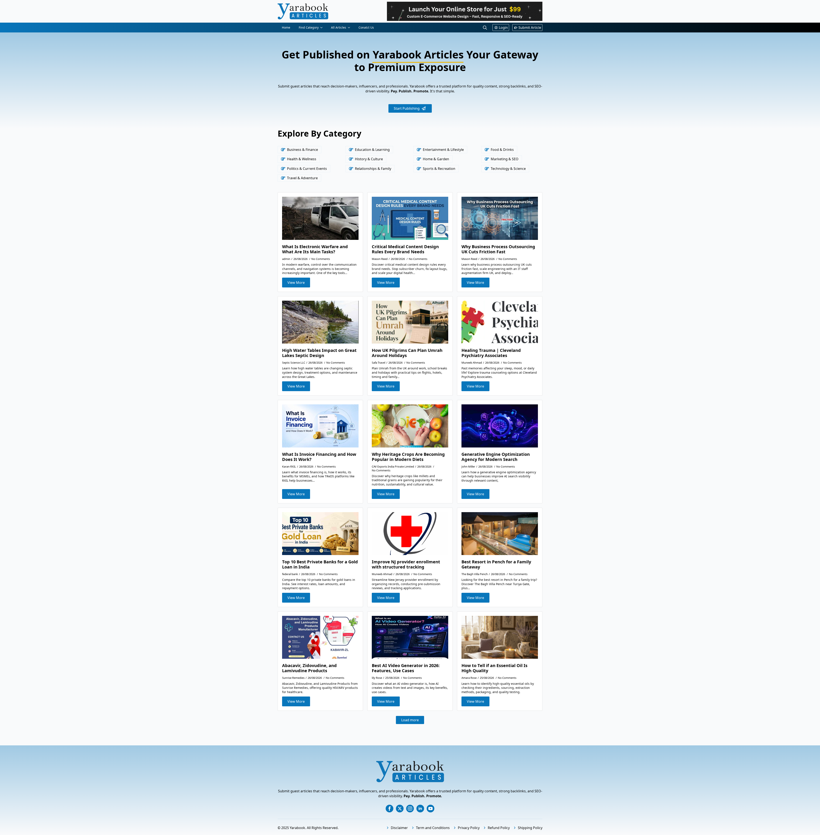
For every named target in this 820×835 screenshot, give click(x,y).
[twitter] (400, 808)
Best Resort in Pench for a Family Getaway (496, 564)
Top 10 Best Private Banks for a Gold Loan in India (320, 564)
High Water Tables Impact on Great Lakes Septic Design (319, 353)
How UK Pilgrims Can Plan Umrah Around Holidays (407, 353)
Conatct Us (366, 27)
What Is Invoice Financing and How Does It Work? (319, 457)
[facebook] (389, 808)
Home (286, 27)
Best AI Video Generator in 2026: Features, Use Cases (406, 668)
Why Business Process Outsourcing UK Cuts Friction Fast (498, 249)
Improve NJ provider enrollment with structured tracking (406, 564)
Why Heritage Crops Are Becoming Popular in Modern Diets (408, 457)
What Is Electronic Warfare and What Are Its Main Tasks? (315, 249)
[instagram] (410, 808)
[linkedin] (420, 808)
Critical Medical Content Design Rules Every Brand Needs (405, 249)
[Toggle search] (485, 27)
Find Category (309, 27)
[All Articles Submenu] (350, 27)
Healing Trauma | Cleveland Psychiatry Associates (491, 353)
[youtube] (430, 808)
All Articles (338, 27)
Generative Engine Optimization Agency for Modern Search (495, 457)
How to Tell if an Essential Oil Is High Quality (494, 668)
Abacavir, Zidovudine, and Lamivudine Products (309, 668)
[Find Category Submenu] (323, 27)
